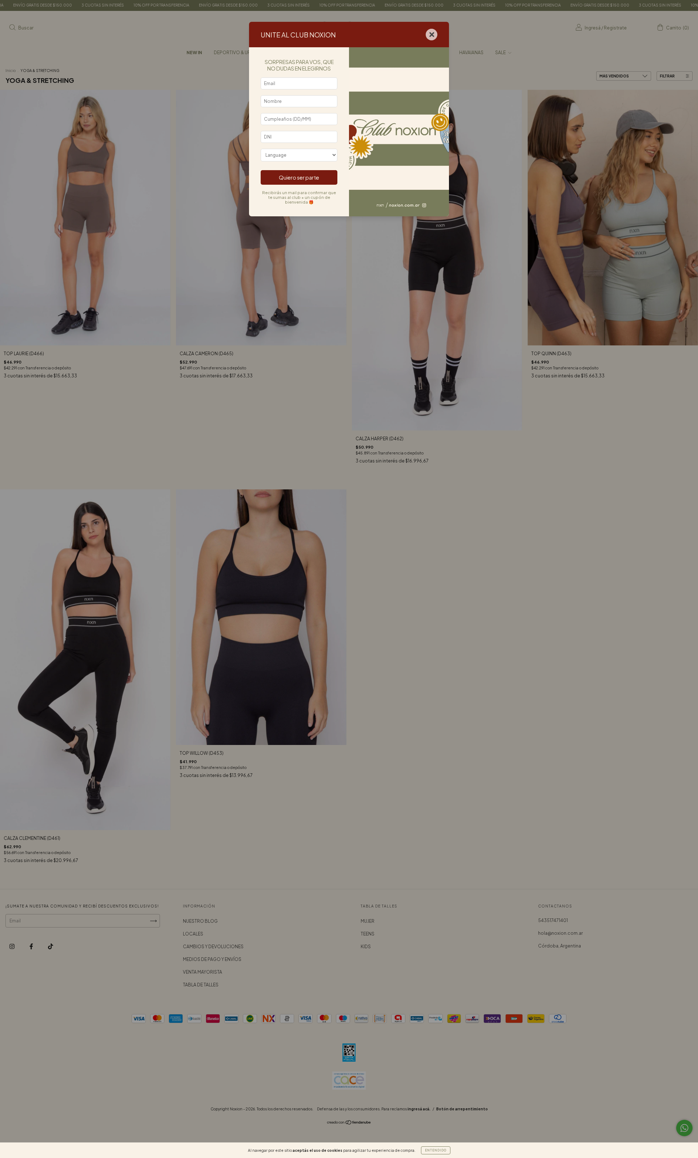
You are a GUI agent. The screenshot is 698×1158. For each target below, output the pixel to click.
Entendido (435, 1150)
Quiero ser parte (299, 177)
